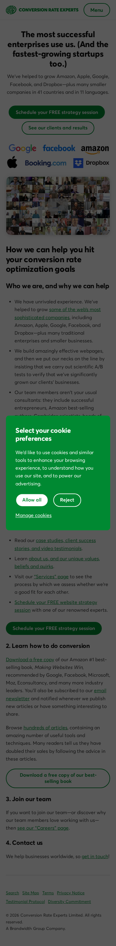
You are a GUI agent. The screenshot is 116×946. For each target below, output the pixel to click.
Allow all (31, 500)
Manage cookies (33, 515)
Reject (67, 500)
